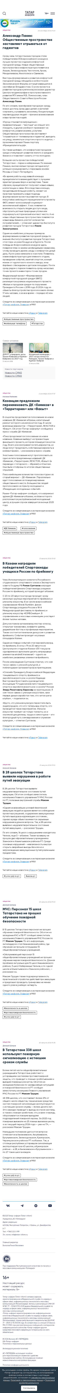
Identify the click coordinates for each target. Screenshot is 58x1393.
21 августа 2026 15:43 (47, 558)
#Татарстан (37, 324)
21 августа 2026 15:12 (47, 765)
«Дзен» (32, 313)
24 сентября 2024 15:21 (46, 31)
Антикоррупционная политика (15, 1349)
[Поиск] (4, 13)
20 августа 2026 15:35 (47, 1043)
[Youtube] (50, 1205)
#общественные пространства (18, 319)
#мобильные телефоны (14, 324)
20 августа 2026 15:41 (47, 902)
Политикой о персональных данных (27, 1380)
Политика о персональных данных (17, 1344)
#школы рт (30, 876)
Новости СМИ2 (13, 373)
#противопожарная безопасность (20, 1013)
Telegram (42, 313)
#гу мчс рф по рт (12, 876)
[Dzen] (36, 1206)
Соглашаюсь (29, 1388)
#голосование (28, 528)
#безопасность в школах (15, 1008)
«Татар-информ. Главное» (16, 305)
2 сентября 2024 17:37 (47, 394)
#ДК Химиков (10, 528)
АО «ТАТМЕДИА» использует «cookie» (18, 1353)
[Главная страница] (30, 13)
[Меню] (53, 13)
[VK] (8, 1205)
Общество (6, 30)
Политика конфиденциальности (16, 1365)
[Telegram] (22, 1205)
